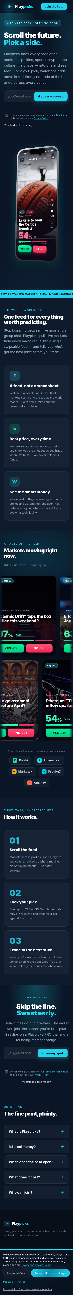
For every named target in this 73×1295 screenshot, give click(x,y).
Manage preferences (14, 1282)
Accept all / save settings (50, 1273)
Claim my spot (52, 1053)
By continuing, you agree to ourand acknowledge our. (39, 117)
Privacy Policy (41, 118)
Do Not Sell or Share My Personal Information (27, 1289)
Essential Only (16, 1273)
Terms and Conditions (56, 115)
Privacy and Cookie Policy (36, 1265)
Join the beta (54, 6)
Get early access (50, 96)
